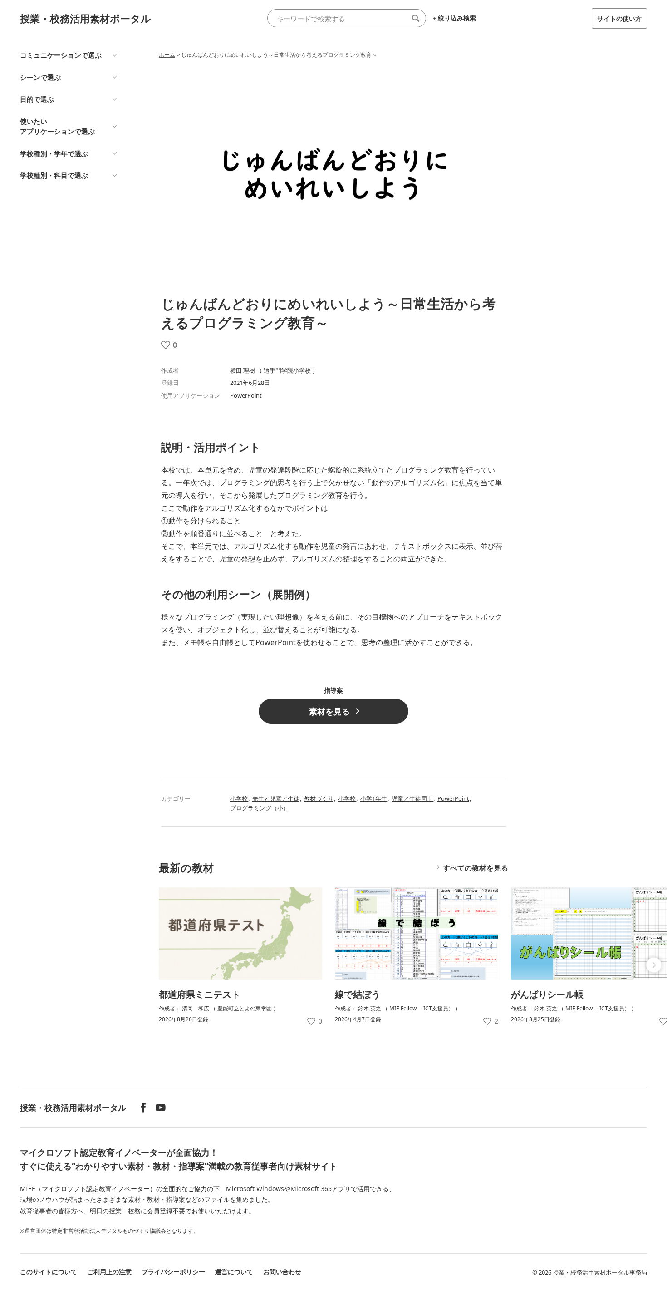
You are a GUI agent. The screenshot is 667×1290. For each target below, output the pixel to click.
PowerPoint (453, 798)
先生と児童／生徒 (275, 798)
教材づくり (319, 798)
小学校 (239, 798)
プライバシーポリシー (173, 1271)
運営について (234, 1271)
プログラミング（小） (259, 808)
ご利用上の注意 (109, 1271)
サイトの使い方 (619, 18)
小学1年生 (373, 798)
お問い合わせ (282, 1271)
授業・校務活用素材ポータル (85, 18)
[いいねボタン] (165, 345)
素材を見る (329, 711)
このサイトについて (48, 1271)
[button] (654, 965)
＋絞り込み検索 (454, 18)
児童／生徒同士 (412, 798)
